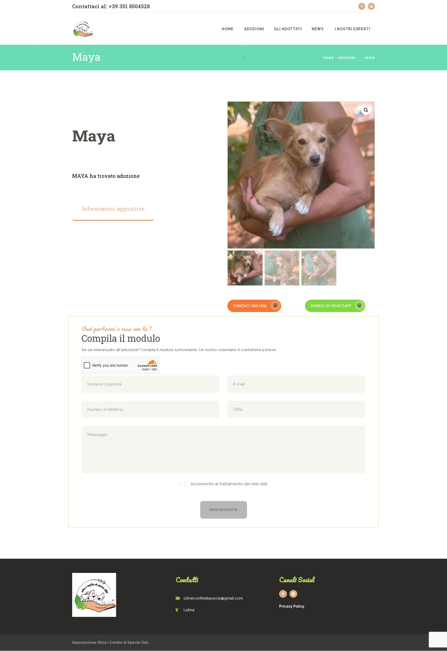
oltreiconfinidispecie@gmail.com (213, 598)
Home (328, 58)
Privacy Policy (291, 606)
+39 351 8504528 (129, 6)
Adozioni (346, 58)
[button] (366, 110)
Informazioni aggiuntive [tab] (113, 208)
